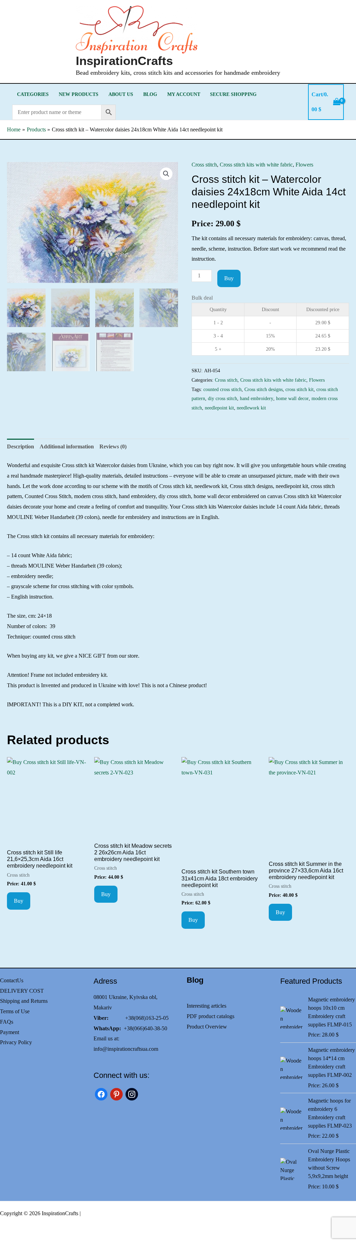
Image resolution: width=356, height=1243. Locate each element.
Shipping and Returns (24, 1001)
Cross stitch (204, 165)
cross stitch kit (299, 389)
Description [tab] (20, 446)
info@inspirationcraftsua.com (126, 1049)
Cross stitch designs (263, 389)
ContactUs (11, 980)
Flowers (304, 165)
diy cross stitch (222, 398)
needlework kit (251, 408)
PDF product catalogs (210, 1016)
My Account (183, 94)
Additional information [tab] (67, 446)
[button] (166, 174)
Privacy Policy (16, 1042)
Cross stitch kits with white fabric (256, 165)
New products (78, 94)
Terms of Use (15, 1011)
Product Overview (207, 1027)
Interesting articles (206, 1006)
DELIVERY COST (22, 991)
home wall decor (292, 398)
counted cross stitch (222, 389)
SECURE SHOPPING (233, 94)
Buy (229, 278)
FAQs (6, 1022)
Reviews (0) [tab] (113, 446)
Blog (150, 94)
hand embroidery (256, 398)
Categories (33, 94)
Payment (9, 1032)
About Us (120, 94)
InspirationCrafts (124, 60)
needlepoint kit (219, 408)
